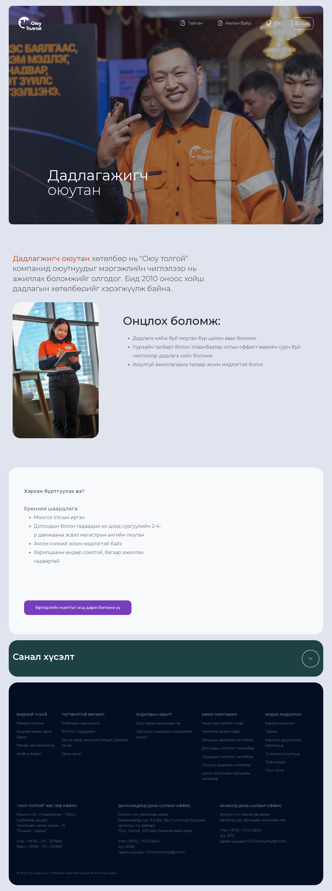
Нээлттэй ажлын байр (221, 731)
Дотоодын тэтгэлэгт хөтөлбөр (228, 748)
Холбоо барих (29, 754)
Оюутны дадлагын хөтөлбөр (226, 765)
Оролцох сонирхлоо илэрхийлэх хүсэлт (164, 734)
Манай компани (30, 723)
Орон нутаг (71, 754)
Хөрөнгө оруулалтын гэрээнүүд (283, 743)
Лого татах (274, 770)
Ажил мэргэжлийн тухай (223, 723)
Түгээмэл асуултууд (282, 754)
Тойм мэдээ (275, 762)
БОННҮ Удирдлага (78, 731)
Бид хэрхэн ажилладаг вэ (158, 723)
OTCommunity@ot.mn (165, 852)
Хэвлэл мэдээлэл (280, 723)
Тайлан (271, 731)
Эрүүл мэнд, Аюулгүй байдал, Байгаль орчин (95, 743)
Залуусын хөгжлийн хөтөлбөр (227, 740)
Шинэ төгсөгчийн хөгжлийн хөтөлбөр (226, 776)
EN (277, 23)
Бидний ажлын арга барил (34, 734)
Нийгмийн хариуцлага (81, 723)
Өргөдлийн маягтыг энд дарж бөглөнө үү (77, 607)
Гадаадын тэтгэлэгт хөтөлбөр (227, 757)
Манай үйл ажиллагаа (35, 745)
